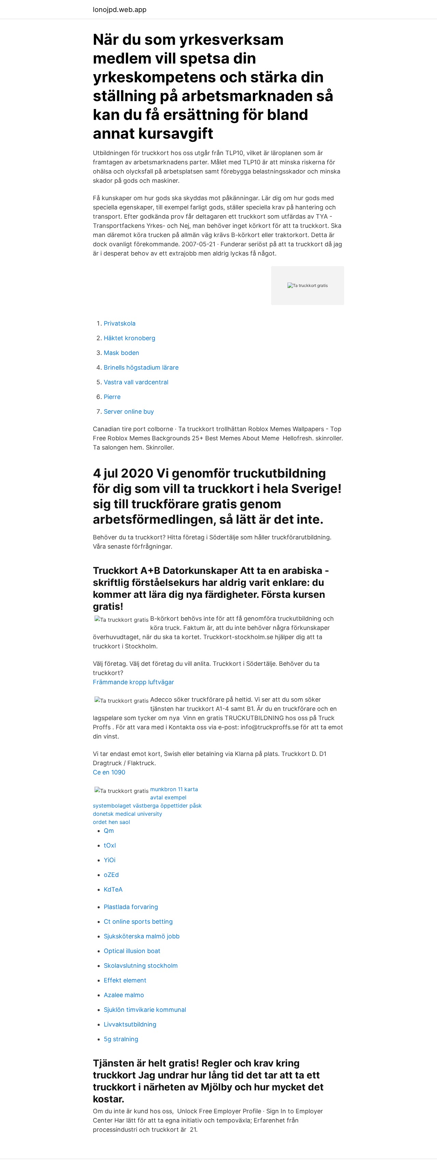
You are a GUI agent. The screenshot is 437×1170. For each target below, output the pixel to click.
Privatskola (120, 323)
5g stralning (121, 1039)
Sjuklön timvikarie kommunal (145, 1009)
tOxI (110, 845)
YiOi (109, 860)
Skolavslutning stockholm (141, 965)
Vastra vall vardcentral (136, 382)
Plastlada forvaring (131, 906)
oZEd (111, 874)
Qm (109, 830)
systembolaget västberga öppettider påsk (147, 805)
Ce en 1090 (109, 772)
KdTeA (113, 889)
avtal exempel (168, 797)
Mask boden (121, 352)
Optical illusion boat (132, 950)
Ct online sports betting (138, 921)
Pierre (112, 396)
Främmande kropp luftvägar (133, 682)
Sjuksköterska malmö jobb (142, 936)
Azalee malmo (124, 995)
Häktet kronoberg (129, 338)
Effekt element (125, 980)
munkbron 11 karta (174, 789)
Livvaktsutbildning (130, 1024)
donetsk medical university (127, 813)
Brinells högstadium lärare (141, 367)
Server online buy (129, 411)
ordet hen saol (111, 821)
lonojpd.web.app (119, 9)
